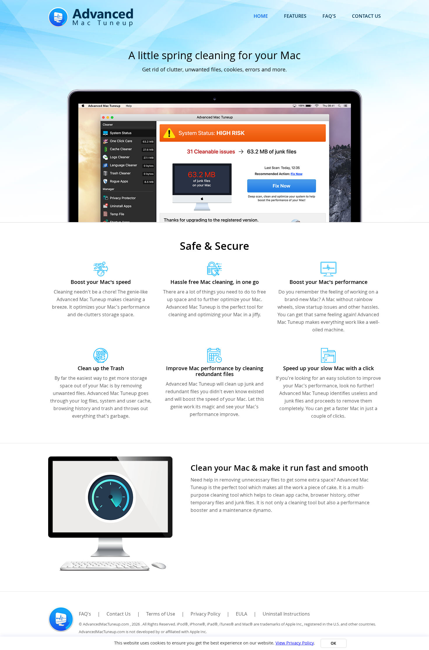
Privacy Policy (205, 614)
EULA (241, 614)
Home (261, 16)
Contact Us (366, 16)
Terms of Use (160, 614)
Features (295, 16)
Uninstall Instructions (286, 614)
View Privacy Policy (294, 643)
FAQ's (329, 16)
